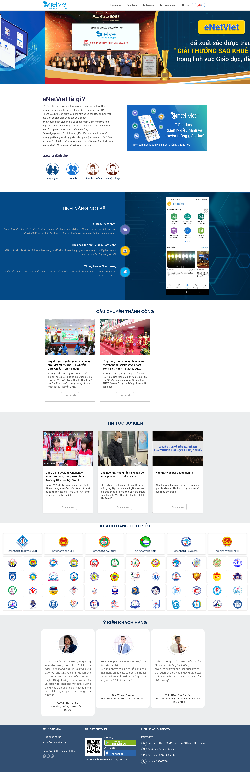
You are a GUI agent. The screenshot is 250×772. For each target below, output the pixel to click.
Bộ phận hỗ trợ (53, 729)
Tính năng (148, 5)
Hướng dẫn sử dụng (56, 735)
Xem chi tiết (70, 395)
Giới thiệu (131, 5)
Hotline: (157, 753)
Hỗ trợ (185, 5)
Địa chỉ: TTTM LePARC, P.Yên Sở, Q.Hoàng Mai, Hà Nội (177, 736)
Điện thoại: (161, 748)
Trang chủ (115, 5)
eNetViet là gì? (64, 98)
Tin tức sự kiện (168, 5)
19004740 (162, 753)
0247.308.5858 (167, 748)
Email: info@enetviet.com (161, 742)
